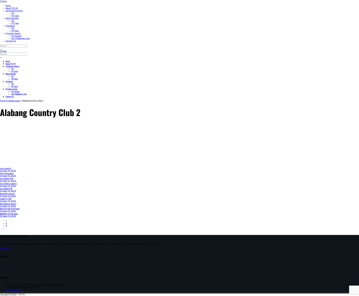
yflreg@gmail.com (14, 290)
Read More (4, 248)
